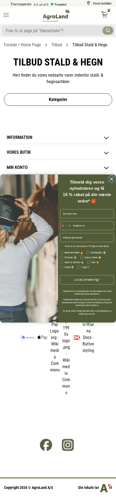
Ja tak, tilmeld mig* (87, 280)
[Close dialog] (111, 179)
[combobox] (65, 225)
